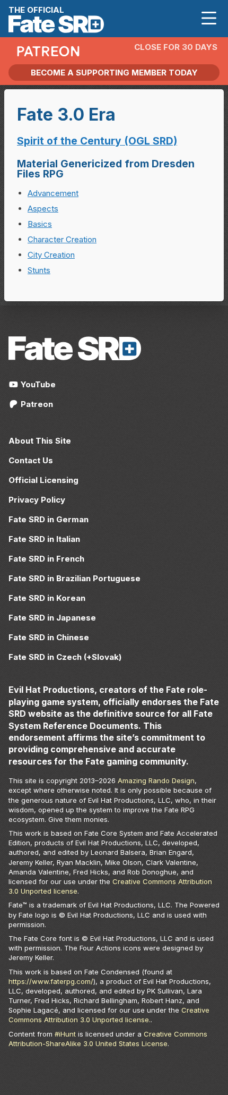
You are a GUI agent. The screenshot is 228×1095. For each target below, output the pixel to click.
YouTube (37, 384)
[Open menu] (209, 18)
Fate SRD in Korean (46, 598)
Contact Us (30, 460)
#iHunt (65, 1034)
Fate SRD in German (48, 519)
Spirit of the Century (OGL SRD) (97, 140)
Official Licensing (43, 480)
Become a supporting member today (114, 72)
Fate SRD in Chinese (48, 637)
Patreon (36, 404)
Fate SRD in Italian (44, 539)
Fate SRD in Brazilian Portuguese (74, 578)
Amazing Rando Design (156, 780)
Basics (40, 224)
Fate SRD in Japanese (52, 618)
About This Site (39, 441)
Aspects (43, 208)
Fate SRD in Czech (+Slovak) (64, 657)
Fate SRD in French (46, 559)
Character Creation (62, 239)
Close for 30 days (175, 47)
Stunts (39, 270)
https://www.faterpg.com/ (50, 981)
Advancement (53, 193)
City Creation (51, 255)
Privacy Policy (36, 500)
